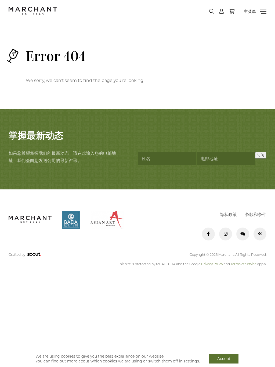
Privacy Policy (212, 264)
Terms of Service (243, 264)
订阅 (260, 155)
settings (191, 361)
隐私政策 (228, 214)
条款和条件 (255, 214)
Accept (223, 358)
